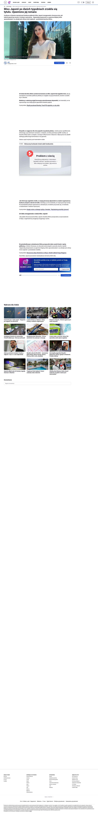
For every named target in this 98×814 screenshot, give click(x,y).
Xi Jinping (74, 784)
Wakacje (51, 787)
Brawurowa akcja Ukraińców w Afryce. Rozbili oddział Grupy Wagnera (46, 253)
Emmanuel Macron (75, 781)
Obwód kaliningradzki (53, 779)
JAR (8, 62)
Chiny (50, 781)
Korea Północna (29, 776)
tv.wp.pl (5, 779)
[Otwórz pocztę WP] (78, 2)
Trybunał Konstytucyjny (53, 782)
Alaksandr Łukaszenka (76, 782)
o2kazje (24, 2)
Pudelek (5, 781)
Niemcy (27, 789)
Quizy (29, 2)
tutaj (30, 811)
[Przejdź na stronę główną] (5, 3)
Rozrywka (36, 2)
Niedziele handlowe (53, 777)
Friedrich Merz (75, 787)
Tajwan (27, 785)
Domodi (5, 776)
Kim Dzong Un (75, 776)
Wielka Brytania (29, 792)
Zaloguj (88, 2)
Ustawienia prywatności (71, 801)
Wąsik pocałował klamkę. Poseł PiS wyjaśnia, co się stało (43, 105)
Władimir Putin (75, 779)
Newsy (50, 776)
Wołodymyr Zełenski (76, 785)
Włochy (27, 782)
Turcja (27, 779)
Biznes (49, 2)
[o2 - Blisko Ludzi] (10, 2)
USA (27, 787)
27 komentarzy (60, 63)
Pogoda (43, 2)
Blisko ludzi (16, 2)
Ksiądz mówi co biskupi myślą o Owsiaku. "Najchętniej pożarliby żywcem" (48, 209)
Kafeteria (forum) (7, 777)
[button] (82, 2)
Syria (27, 784)
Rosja (27, 781)
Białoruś (28, 790)
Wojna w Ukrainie (52, 784)
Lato (50, 785)
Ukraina (27, 777)
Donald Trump (75, 777)
